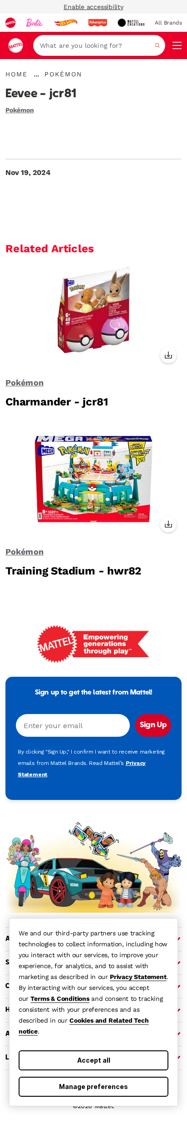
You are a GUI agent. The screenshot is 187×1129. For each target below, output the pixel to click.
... (36, 74)
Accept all (93, 1060)
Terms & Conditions (59, 998)
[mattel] (10, 23)
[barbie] (34, 23)
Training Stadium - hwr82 (73, 570)
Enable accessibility (93, 7)
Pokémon (19, 110)
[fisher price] (97, 23)
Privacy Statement (138, 976)
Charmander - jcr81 (56, 401)
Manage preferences (93, 1086)
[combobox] (99, 45)
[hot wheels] (65, 23)
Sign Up (153, 725)
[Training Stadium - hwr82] (93, 485)
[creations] (131, 23)
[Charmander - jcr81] (93, 316)
